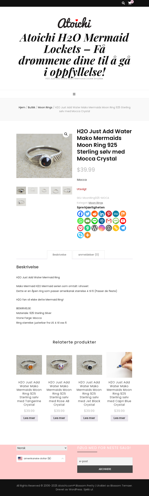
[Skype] (80, 235)
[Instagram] (101, 228)
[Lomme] (80, 228)
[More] (87, 235)
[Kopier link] (116, 228)
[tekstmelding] (116, 221)
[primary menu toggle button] (74, 94)
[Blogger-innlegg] (109, 228)
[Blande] (123, 214)
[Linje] (94, 221)
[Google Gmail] (109, 221)
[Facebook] (80, 214)
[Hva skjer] (80, 221)
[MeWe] (116, 214)
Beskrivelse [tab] (59, 254)
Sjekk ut (88, 489)
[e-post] (87, 221)
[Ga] (87, 228)
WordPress (75, 489)
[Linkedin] (101, 214)
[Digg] (101, 221)
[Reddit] (94, 214)
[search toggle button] (123, 3)
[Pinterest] (109, 214)
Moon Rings (96, 203)
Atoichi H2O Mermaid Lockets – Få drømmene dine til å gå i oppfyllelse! (74, 54)
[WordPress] (94, 228)
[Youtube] (123, 221)
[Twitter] (87, 214)
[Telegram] (123, 228)
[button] (66, 134)
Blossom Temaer (121, 485)
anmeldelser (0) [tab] (88, 254)
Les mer (29, 418)
